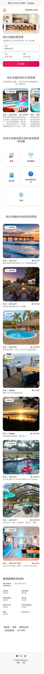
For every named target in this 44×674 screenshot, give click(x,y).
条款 (24, 662)
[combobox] (21, 48)
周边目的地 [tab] (7, 583)
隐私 (18, 662)
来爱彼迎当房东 (31, 10)
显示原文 (30, 3)
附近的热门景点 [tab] (20, 583)
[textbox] (12, 56)
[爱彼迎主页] (4, 10)
